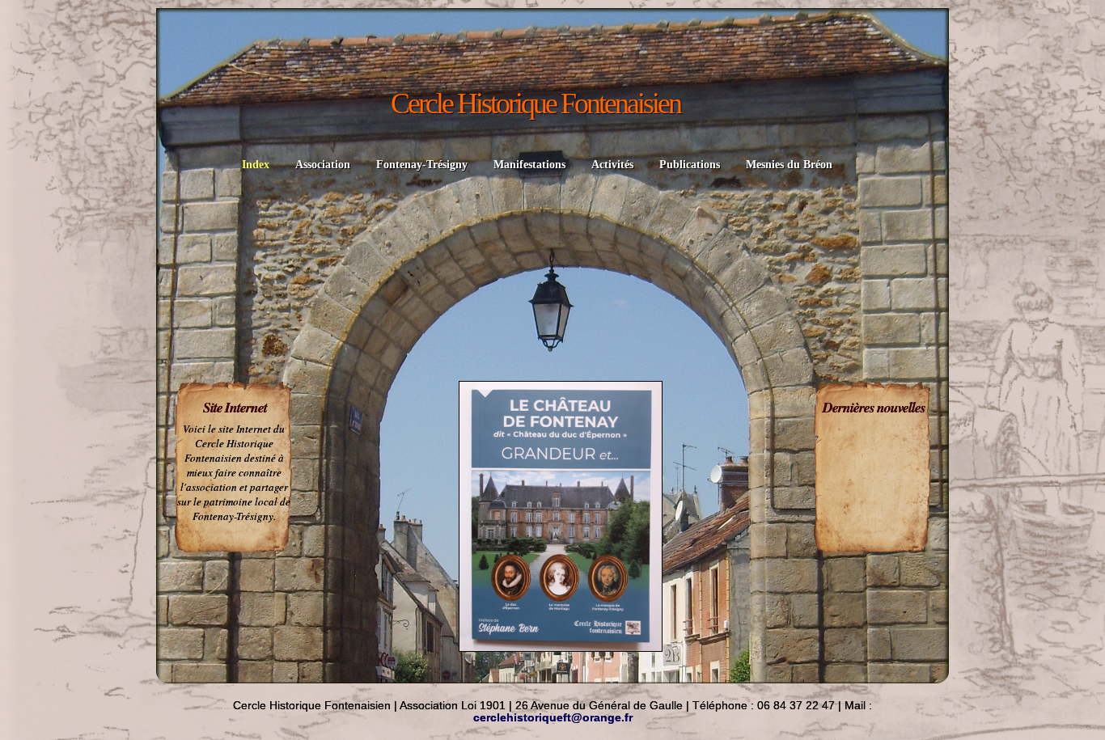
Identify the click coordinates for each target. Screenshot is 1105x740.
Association (322, 165)
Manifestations (529, 165)
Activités (612, 165)
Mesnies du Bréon (789, 165)
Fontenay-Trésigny (422, 165)
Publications (689, 165)
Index (255, 165)
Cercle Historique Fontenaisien (535, 103)
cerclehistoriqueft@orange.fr (553, 718)
